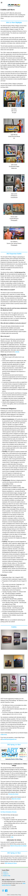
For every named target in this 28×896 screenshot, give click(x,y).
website (17, 351)
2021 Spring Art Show (14, 853)
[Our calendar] (3, 890)
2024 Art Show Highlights (14, 22)
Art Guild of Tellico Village (15, 894)
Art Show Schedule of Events (9, 812)
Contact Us (5, 874)
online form (4, 734)
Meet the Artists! (16, 798)
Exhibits (14, 627)
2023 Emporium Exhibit (14, 254)
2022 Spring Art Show (14, 744)
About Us (5, 872)
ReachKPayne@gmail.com (9, 739)
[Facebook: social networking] (6, 890)
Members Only (6, 875)
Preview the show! (13, 794)
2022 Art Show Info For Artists (18, 845)
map (12, 837)
